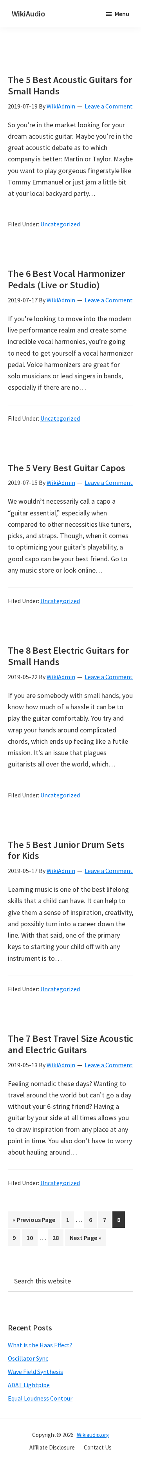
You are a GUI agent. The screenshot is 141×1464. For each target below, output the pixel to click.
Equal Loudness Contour (40, 1398)
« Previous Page (34, 1221)
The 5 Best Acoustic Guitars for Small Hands (70, 85)
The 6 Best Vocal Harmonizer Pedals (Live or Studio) (66, 279)
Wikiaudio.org (93, 1435)
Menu (122, 14)
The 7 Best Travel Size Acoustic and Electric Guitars (70, 1044)
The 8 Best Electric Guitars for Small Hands (68, 656)
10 (32, 1239)
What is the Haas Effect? (40, 1345)
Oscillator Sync (28, 1358)
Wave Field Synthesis (35, 1371)
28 (57, 1239)
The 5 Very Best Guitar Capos (66, 468)
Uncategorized (60, 224)
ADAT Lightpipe (29, 1385)
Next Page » (85, 1239)
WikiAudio (28, 13)
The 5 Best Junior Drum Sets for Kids (66, 850)
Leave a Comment (109, 106)
